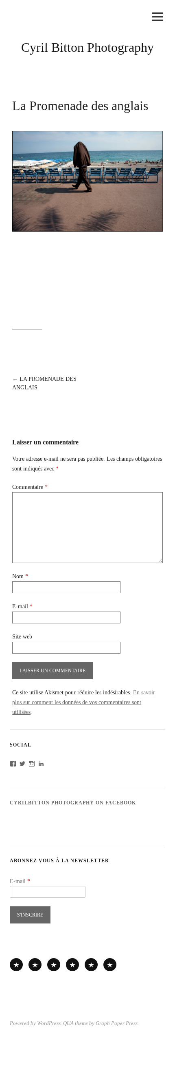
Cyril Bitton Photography (87, 47)
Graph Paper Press (117, 1023)
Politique (35, 964)
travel (53, 964)
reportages (16, 964)
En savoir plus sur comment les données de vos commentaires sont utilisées (83, 702)
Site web (22, 637)
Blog (91, 964)
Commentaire (30, 487)
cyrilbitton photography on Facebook (73, 803)
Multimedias (72, 964)
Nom (20, 576)
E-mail (22, 606)
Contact (109, 964)
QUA (68, 1023)
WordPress (49, 1023)
